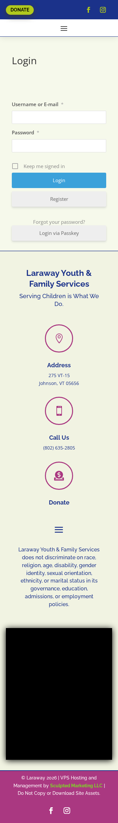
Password (25, 132)
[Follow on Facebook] (88, 10)
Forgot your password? (59, 222)
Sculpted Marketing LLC (76, 785)
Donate (19, 9)
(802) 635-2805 (59, 448)
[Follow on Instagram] (103, 10)
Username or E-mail (38, 104)
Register (59, 199)
